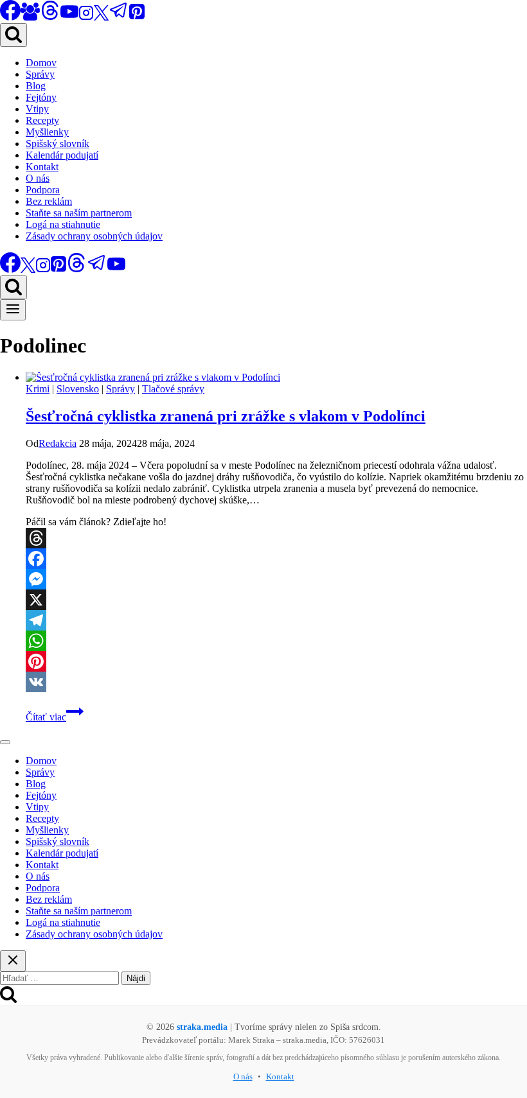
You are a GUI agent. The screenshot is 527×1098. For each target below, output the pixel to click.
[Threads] (50, 17)
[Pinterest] (137, 17)
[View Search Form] (13, 35)
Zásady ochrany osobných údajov (94, 236)
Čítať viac (55, 716)
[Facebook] (276, 558)
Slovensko (78, 388)
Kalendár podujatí (62, 155)
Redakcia (57, 443)
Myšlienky (47, 131)
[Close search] (13, 961)
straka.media (202, 1027)
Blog (36, 85)
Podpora (43, 189)
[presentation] (276, 377)
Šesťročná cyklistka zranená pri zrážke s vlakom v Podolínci (225, 416)
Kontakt (42, 166)
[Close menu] (5, 742)
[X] (101, 17)
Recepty (42, 120)
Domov (41, 62)
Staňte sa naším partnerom (79, 212)
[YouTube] (69, 17)
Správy (40, 74)
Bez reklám (49, 201)
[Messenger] (276, 579)
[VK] (276, 682)
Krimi (37, 388)
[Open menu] (13, 309)
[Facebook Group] (30, 17)
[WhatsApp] (276, 641)
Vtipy (37, 108)
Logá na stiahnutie (63, 224)
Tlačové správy (173, 388)
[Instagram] (86, 17)
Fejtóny (41, 97)
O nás (37, 178)
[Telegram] (119, 17)
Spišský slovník (57, 143)
